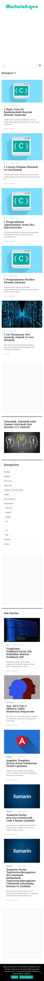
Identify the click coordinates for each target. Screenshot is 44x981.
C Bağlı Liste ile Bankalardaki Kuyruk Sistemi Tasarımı (18, 112)
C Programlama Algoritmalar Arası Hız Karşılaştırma (19, 225)
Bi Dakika (7, 472)
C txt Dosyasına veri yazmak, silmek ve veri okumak (19, 337)
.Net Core (9, 508)
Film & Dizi (8, 481)
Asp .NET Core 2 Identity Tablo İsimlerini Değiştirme (20, 709)
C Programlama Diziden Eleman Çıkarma (19, 281)
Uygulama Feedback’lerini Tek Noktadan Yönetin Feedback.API (19, 652)
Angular (8, 517)
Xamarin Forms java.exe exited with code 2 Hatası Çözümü (20, 818)
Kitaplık (6, 494)
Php (7, 535)
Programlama (8, 503)
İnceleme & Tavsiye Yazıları (13, 490)
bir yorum (7, 354)
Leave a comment (9, 129)
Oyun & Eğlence (9, 499)
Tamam (14, 977)
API (7, 521)
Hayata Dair (8, 485)
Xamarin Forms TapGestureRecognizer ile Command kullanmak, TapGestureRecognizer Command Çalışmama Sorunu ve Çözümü (21, 878)
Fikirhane (7, 476)
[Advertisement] (22, 35)
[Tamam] (41, 972)
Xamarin (7, 544)
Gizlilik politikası (26, 977)
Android (8, 512)
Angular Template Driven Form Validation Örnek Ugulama (21, 763)
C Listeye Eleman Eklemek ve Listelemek (21, 168)
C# (7, 530)
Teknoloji (7, 539)
